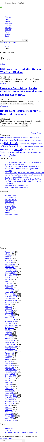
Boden (10, 137)
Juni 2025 (8, 281)
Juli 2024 (8, 305)
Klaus (2, 144)
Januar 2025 (9, 292)
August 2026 (9, 252)
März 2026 (9, 262)
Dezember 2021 (11, 370)
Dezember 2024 (11, 294)
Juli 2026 (8, 254)
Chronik (8, 26)
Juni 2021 (8, 382)
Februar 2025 (10, 290)
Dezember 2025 (11, 269)
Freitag (17, 140)
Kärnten (21, 144)
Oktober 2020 (10, 399)
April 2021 (9, 387)
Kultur (7, 32)
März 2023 (9, 338)
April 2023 (9, 336)
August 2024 (9, 302)
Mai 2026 (8, 258)
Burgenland (21, 137)
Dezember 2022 (11, 344)
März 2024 (9, 313)
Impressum (9, 428)
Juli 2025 (8, 279)
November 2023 (11, 321)
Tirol (1, 156)
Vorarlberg (7, 156)
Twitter (10, 438)
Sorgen (28, 152)
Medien (7, 34)
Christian (33, 137)
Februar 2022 (10, 366)
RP (37, 149)
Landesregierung (29, 144)
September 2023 (11, 326)
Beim (2, 137)
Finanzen (8, 28)
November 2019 (11, 420)
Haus (30, 140)
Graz (26, 140)
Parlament (39, 146)
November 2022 (11, 347)
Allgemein (8, 17)
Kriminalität (11, 143)
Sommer (15, 152)
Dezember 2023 (11, 319)
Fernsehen (10, 140)
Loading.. (8, 430)
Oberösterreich (29, 146)
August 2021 (9, 378)
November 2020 (11, 397)
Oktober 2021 (10, 374)
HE (34, 140)
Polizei (7, 21)
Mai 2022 (8, 359)
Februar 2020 (10, 416)
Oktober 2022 (10, 349)
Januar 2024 (9, 317)
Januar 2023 (9, 342)
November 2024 (11, 296)
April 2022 (9, 361)
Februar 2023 (10, 340)
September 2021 (11, 376)
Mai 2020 (8, 410)
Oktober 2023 (10, 323)
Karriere (8, 30)
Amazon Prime (36, 133)
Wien (13, 155)
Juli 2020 (8, 405)
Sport (7, 36)
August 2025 (9, 277)
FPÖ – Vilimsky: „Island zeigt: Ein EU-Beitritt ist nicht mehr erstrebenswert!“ (23, 163)
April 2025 (9, 286)
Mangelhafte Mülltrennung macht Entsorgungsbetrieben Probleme (17, 186)
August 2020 (9, 403)
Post (23, 149)
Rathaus (34, 149)
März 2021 (9, 389)
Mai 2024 (8, 309)
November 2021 (11, 372)
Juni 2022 (8, 357)
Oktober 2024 (10, 298)
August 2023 (9, 328)
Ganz (22, 140)
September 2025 (11, 275)
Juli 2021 (8, 380)
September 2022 (11, 351)
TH (40, 152)
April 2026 (9, 260)
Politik (7, 19)
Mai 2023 (8, 334)
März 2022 (9, 363)
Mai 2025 (8, 284)
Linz (35, 144)
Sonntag (22, 152)
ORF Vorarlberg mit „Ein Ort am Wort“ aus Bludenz (20, 70)
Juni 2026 (8, 256)
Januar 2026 (9, 267)
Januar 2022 (9, 368)
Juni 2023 (8, 332)
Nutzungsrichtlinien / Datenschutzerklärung (21, 432)
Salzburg (3, 152)
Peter (2, 149)
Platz (7, 149)
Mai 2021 (8, 384)
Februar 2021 (10, 391)
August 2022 (9, 353)
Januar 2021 (9, 393)
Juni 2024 (8, 307)
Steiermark (35, 152)
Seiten (9, 152)
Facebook (3, 438)
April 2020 (9, 412)
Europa (3, 140)
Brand (15, 137)
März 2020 (9, 414)
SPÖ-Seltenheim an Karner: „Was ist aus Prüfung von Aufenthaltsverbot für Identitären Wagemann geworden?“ (23, 181)
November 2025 (11, 271)
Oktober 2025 (10, 273)
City (38, 137)
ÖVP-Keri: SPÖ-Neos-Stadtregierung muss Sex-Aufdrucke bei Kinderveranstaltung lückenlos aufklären (23, 168)
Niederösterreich (10, 146)
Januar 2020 (9, 418)
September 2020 (11, 401)
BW (26, 137)
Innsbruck (38, 140)
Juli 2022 (8, 355)
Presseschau (28, 149)
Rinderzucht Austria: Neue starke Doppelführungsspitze (20, 112)
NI (1, 146)
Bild (6, 137)
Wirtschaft (8, 23)
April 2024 (9, 311)
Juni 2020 (8, 408)
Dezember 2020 (11, 395)
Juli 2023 (8, 330)
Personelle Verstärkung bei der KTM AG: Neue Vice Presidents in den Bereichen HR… (21, 91)
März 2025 (9, 288)
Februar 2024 (10, 315)
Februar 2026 (10, 265)
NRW (21, 146)
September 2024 (11, 300)
